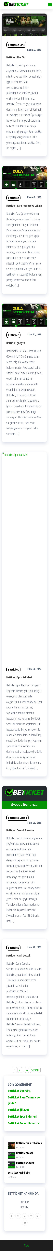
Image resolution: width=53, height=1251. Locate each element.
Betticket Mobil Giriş (19, 1172)
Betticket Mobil (24, 1153)
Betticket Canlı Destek (18, 955)
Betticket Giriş (16, 45)
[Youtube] (25, 1222)
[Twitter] (37, 1216)
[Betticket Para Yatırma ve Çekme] (24, 177)
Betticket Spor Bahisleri (19, 677)
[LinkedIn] (24, 1216)
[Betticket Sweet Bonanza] (24, 797)
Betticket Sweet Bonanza (20, 830)
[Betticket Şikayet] (24, 314)
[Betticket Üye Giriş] (24, 24)
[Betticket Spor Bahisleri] (24, 556)
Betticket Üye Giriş (16, 57)
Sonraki (35, 1070)
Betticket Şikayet (15, 343)
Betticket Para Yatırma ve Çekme (24, 205)
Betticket (13, 198)
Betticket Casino (17, 818)
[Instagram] (18, 1216)
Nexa (26, 1245)
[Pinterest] (31, 1216)
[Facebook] (11, 1216)
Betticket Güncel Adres (29, 1143)
